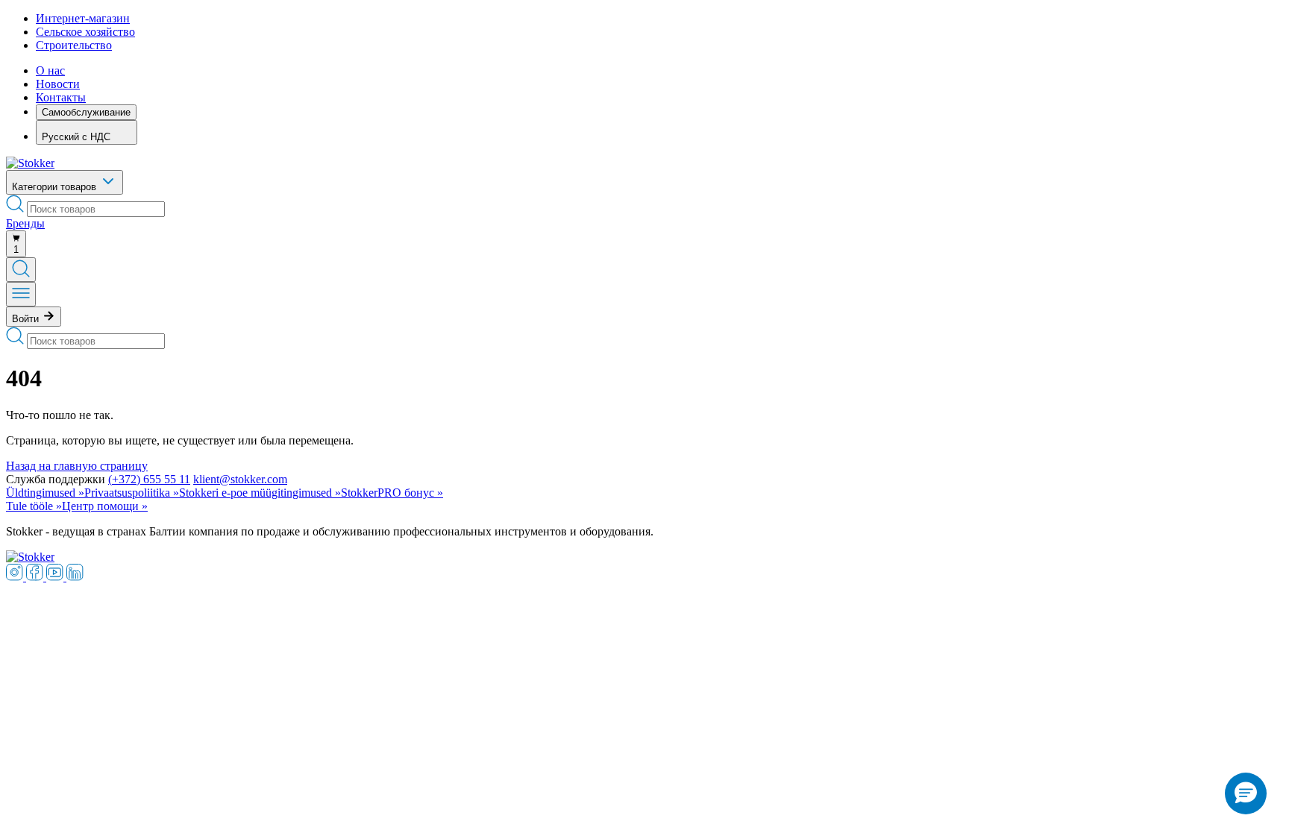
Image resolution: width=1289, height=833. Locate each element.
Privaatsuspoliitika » (131, 492)
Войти (27, 318)
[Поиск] (21, 269)
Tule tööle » (34, 506)
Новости (58, 84)
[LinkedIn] (75, 576)
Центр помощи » (105, 506)
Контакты (61, 97)
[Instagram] (16, 576)
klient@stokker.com (240, 479)
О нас (50, 70)
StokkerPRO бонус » (392, 492)
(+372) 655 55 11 (149, 479)
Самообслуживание (86, 112)
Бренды (25, 223)
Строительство (74, 45)
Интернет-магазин (83, 18)
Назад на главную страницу (77, 465)
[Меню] (21, 294)
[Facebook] (36, 576)
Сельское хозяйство (85, 31)
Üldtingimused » (45, 492)
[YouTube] (56, 576)
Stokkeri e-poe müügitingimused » (260, 492)
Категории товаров (55, 186)
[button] (1246, 793)
